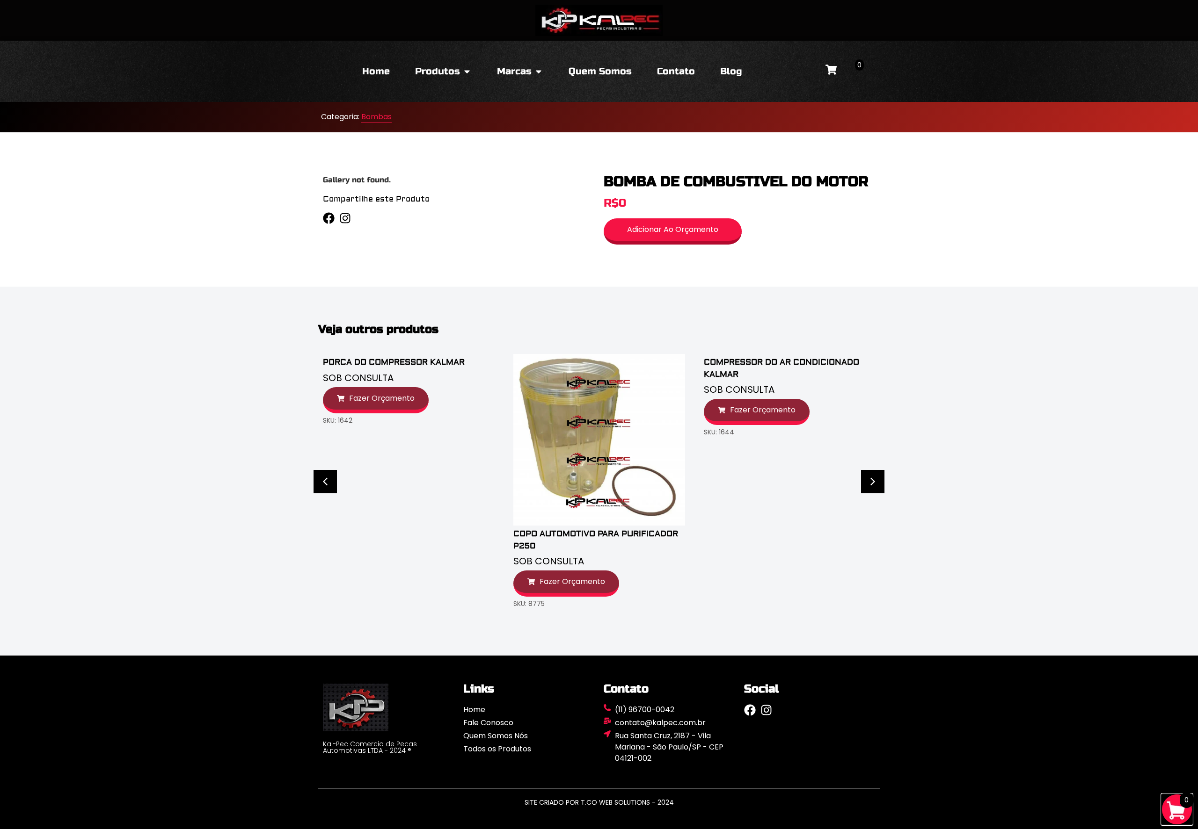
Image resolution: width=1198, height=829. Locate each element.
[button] (325, 481)
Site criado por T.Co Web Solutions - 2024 (599, 802)
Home (376, 71)
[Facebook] (329, 218)
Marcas (514, 71)
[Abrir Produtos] (467, 72)
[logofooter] (388, 707)
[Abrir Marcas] (538, 72)
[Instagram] (345, 218)
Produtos (437, 71)
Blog (731, 71)
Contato (676, 71)
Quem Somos (600, 71)
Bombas (376, 116)
